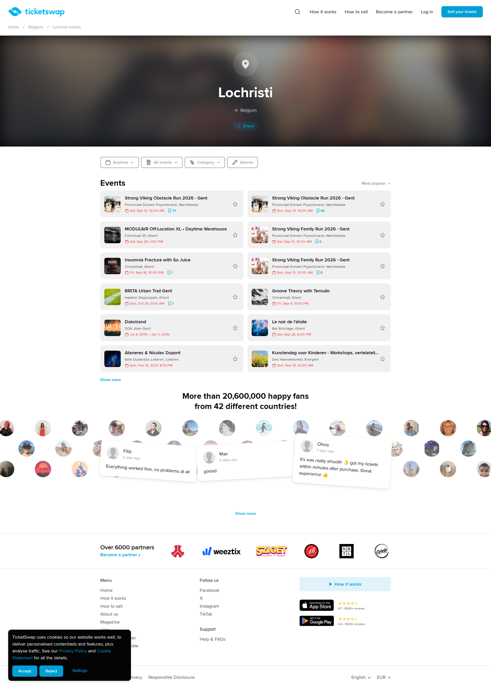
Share (248, 126)
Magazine (110, 622)
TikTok (206, 614)
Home (13, 27)
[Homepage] (36, 11)
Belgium (35, 27)
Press (105, 654)
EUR (381, 677)
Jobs (105, 630)
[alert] (69, 655)
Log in (427, 12)
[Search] (297, 12)
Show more (110, 379)
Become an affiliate (119, 646)
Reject (51, 671)
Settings (79, 670)
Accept (24, 671)
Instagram (209, 606)
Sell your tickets (462, 11)
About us (109, 614)
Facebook (209, 590)
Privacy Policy (73, 651)
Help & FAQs (213, 639)
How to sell (356, 12)
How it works (323, 12)
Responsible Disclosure (171, 677)
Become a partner (394, 12)
